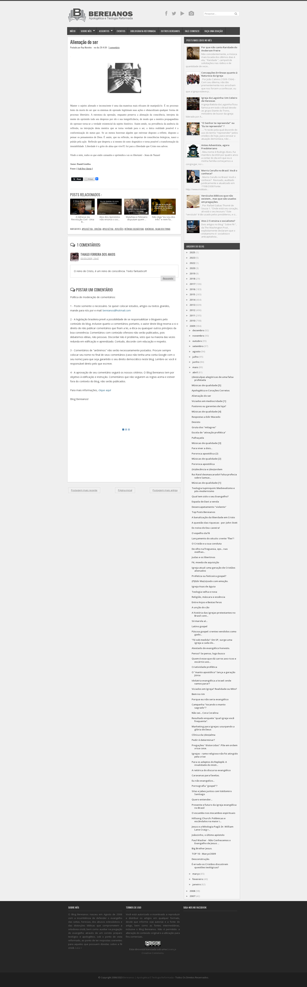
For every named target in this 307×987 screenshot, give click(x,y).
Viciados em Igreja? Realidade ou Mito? (214, 688)
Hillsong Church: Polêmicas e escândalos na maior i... (208, 820)
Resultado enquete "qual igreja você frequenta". (213, 720)
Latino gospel (199, 626)
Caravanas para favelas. (205, 775)
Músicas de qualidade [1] (206, 482)
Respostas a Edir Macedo (206, 416)
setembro (197, 346)
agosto (196, 351)
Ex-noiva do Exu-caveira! (206, 527)
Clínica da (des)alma (203, 734)
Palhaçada (198, 437)
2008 (192, 891)
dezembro (198, 330)
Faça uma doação (213, 31)
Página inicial (125, 490)
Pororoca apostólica (203, 464)
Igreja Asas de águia (204, 586)
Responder (168, 278)
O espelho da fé (201, 533)
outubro (197, 341)
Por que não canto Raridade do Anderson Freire (219, 49)
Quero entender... (202, 799)
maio (195, 367)
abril (195, 372)
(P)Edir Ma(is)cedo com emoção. (210, 581)
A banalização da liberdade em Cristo (213, 517)
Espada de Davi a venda (205, 501)
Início (73, 31)
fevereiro (197, 879)
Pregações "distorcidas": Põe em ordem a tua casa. (214, 747)
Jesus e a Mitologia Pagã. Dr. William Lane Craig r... (212, 828)
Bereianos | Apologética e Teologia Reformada (148, 977)
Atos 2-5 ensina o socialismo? (218, 220)
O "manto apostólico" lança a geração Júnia (213, 674)
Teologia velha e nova (204, 591)
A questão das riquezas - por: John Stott (214, 522)
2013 (192, 304)
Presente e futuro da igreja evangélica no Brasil (214, 806)
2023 (192, 257)
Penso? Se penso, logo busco (208, 653)
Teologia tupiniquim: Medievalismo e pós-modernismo (213, 489)
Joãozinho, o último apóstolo (208, 835)
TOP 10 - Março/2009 (204, 853)
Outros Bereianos (170, 31)
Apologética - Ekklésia (91, 229)
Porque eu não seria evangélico (210, 699)
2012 (192, 310)
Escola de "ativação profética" (209, 432)
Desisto (196, 422)
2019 (192, 273)
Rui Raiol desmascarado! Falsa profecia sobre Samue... (214, 476)
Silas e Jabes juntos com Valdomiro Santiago (212, 793)
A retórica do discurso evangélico (211, 770)
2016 (192, 289)
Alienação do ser (84, 42)
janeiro (196, 884)
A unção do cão (200, 607)
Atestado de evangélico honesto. (211, 648)
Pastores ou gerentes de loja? (209, 406)
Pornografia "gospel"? (204, 785)
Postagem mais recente (84, 490)
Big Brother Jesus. (202, 848)
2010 (192, 320)
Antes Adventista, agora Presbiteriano (215, 147)
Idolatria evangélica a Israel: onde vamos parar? (211, 682)
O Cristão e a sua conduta (207, 543)
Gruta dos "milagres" (204, 427)
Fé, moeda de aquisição (205, 562)
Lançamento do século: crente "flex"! (213, 538)
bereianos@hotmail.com (117, 310)
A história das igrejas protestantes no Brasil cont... (213, 614)
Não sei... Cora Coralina (205, 712)
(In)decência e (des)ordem (207, 469)
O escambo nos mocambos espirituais (213, 813)
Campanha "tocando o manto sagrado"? (208, 706)
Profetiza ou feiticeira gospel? (209, 576)
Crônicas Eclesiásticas (134, 229)
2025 (192, 252)
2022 (192, 263)
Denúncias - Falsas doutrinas (157, 229)
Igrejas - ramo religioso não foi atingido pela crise (215, 755)
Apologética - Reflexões (113, 229)
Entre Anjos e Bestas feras (207, 602)
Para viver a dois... (202, 448)
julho (195, 356)
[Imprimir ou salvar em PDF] (89, 179)
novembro (198, 335)
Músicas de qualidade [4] (206, 411)
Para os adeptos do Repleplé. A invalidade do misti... (209, 763)
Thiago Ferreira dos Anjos (97, 254)
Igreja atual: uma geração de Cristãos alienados (213, 569)
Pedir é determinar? (203, 740)
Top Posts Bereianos (203, 512)
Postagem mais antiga (165, 490)
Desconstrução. (201, 859)
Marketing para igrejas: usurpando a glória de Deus (213, 728)
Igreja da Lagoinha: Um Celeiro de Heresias (219, 99)
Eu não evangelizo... (203, 780)
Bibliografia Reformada (143, 31)
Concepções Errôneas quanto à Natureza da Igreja (219, 74)
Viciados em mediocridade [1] (209, 401)
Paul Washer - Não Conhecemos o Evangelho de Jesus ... (211, 842)
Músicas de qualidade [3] (206, 443)
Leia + (78, 947)
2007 (192, 896)
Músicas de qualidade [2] (206, 458)
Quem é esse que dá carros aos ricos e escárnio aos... (214, 660)
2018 (192, 278)
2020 (192, 268)
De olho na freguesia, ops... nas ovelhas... (210, 550)
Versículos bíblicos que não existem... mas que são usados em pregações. (218, 198)
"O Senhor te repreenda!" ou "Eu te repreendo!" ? (218, 124)
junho (195, 362)
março (196, 873)
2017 (192, 284)
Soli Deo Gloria (84, 169)
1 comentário (114, 47)
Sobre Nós (86, 31)
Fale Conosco (192, 31)
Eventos (121, 31)
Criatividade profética (204, 667)
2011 (192, 315)
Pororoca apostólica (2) (205, 453)
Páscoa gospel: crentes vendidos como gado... (214, 633)
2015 (192, 294)
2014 (192, 299)
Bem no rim (198, 694)
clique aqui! (104, 390)
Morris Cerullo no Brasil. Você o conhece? (219, 172)
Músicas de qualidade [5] (206, 385)
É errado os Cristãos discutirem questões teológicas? (210, 866)
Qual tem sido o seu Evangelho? (210, 496)
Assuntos (104, 31)
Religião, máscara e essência (208, 597)
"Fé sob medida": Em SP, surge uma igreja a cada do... (212, 641)
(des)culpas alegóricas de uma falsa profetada (212, 378)
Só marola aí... (200, 621)
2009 (192, 326)
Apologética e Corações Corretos (211, 390)
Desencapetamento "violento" (209, 506)
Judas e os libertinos (203, 557)
